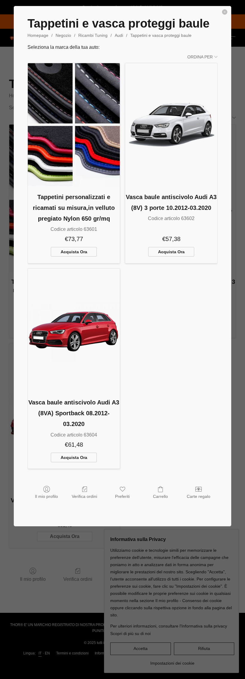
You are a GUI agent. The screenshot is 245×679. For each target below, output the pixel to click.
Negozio (63, 35)
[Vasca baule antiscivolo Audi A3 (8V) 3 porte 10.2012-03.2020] (171, 124)
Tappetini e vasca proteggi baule (161, 35)
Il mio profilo (46, 496)
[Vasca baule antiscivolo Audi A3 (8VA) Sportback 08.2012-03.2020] (74, 330)
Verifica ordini (84, 496)
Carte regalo (198, 496)
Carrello (160, 496)
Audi (119, 35)
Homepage (37, 35)
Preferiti (122, 496)
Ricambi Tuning (93, 35)
